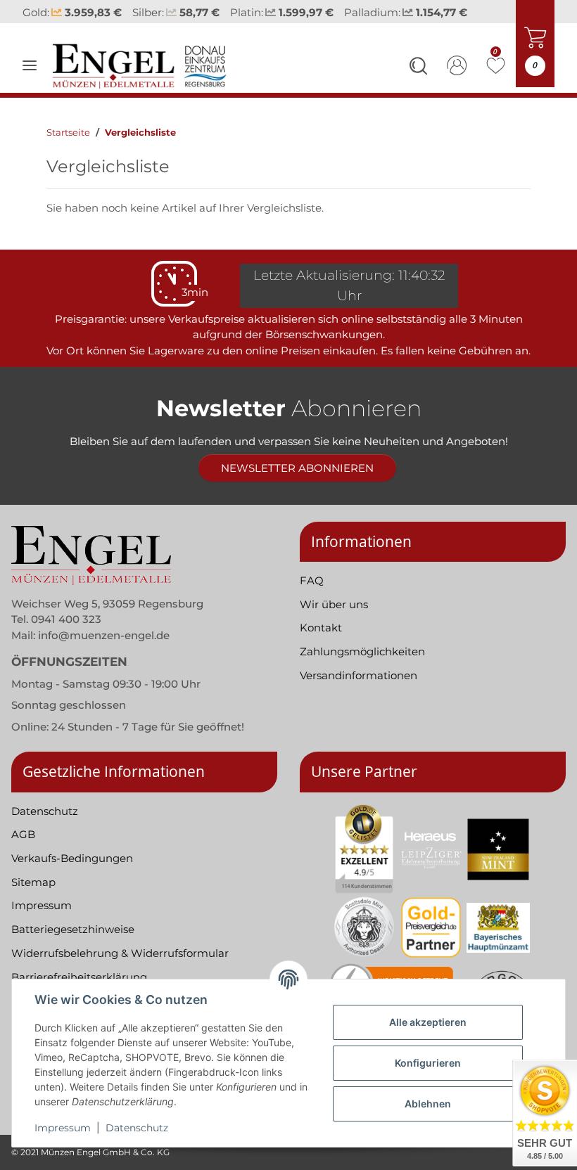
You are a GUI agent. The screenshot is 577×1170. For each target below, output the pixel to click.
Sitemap (33, 882)
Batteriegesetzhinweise (72, 929)
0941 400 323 (66, 619)
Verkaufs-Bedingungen (72, 858)
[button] (418, 68)
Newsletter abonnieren (297, 468)
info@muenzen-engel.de (104, 635)
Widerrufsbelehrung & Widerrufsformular (120, 953)
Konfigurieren (428, 1063)
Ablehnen (428, 1104)
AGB (23, 834)
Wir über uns (334, 604)
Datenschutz (137, 1127)
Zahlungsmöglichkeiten (362, 651)
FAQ (312, 580)
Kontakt (321, 627)
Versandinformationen (358, 675)
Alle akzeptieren (428, 1022)
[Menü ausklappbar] (30, 65)
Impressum (62, 1127)
